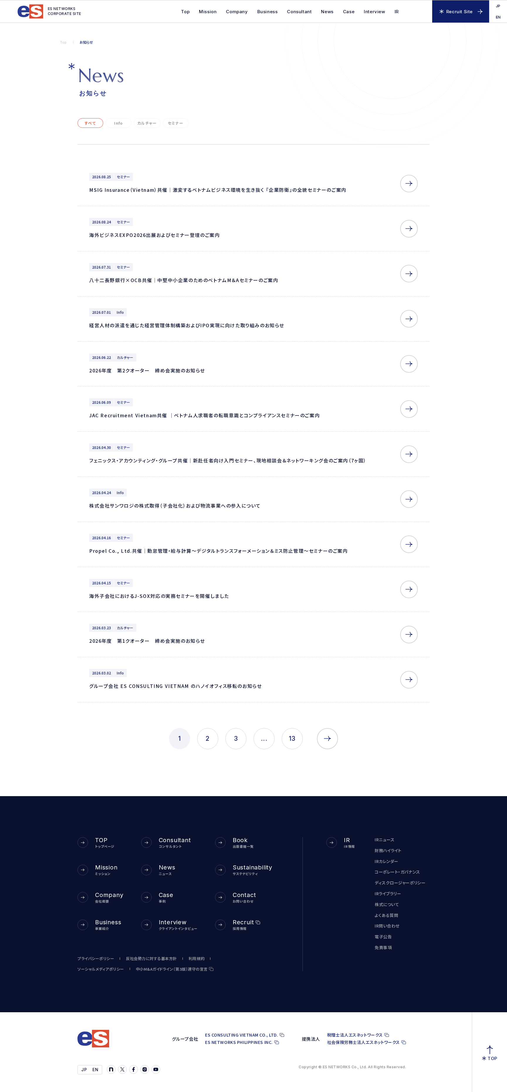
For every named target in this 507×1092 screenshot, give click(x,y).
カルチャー (147, 123)
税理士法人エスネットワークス (355, 1034)
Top (63, 42)
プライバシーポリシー (95, 958)
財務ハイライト (388, 850)
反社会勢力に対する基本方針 (151, 958)
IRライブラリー (388, 893)
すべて (90, 123)
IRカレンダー (386, 861)
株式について (387, 904)
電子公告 (383, 936)
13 (292, 738)
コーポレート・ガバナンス (397, 871)
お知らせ (86, 42)
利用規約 (197, 958)
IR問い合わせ (387, 925)
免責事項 (383, 947)
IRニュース (384, 839)
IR (397, 11)
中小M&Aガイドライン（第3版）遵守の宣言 (172, 969)
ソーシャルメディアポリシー (100, 969)
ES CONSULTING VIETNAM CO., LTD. (241, 1034)
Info (118, 123)
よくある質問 (386, 915)
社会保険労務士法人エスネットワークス (363, 1042)
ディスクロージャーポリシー (400, 882)
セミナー (175, 123)
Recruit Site (459, 11)
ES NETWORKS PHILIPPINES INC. (239, 1042)
